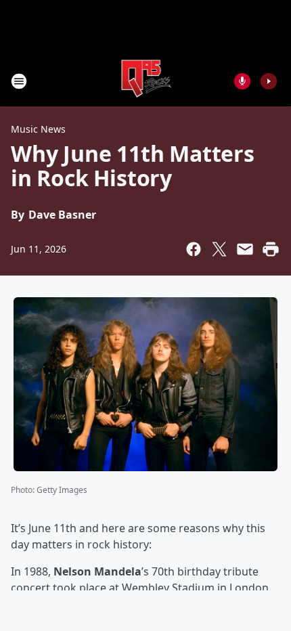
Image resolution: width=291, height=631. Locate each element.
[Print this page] (270, 249)
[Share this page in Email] (245, 249)
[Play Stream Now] (269, 81)
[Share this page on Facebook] (193, 249)
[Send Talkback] (242, 81)
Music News (38, 129)
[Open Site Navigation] (19, 81)
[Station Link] (146, 81)
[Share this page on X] (219, 249)
